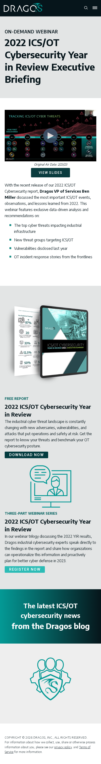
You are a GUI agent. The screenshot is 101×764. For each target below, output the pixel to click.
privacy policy (63, 747)
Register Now (24, 569)
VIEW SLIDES (50, 173)
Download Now (26, 455)
